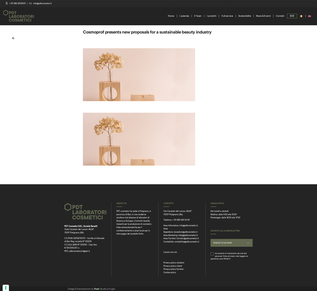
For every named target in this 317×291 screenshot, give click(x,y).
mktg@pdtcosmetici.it (188, 235)
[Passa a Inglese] (309, 16)
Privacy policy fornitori (173, 269)
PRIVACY (226, 259)
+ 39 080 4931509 (17, 3)
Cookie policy (169, 273)
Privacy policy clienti (172, 266)
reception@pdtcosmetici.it (185, 232)
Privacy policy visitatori (173, 263)
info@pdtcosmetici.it (42, 3)
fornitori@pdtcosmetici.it (188, 238)
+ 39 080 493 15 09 (181, 220)
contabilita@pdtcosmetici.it (186, 242)
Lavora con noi (170, 252)
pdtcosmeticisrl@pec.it (79, 251)
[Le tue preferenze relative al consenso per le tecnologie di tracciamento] (6, 288)
